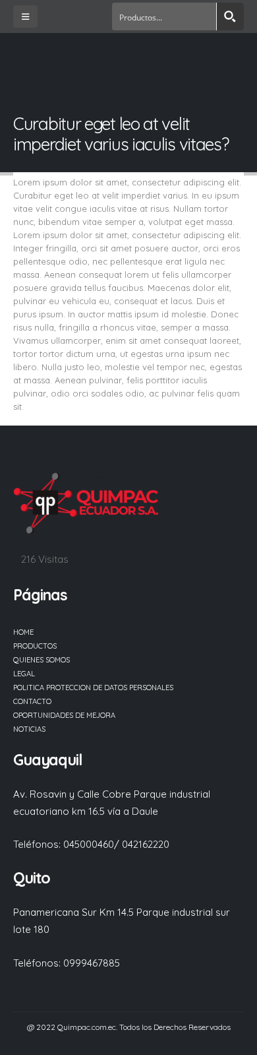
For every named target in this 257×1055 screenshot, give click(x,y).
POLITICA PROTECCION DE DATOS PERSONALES (93, 687)
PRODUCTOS (35, 646)
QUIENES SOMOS (41, 659)
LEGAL (24, 673)
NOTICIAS (29, 729)
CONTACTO (32, 701)
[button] (25, 16)
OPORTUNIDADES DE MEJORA (64, 715)
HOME (23, 632)
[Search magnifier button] (230, 16)
